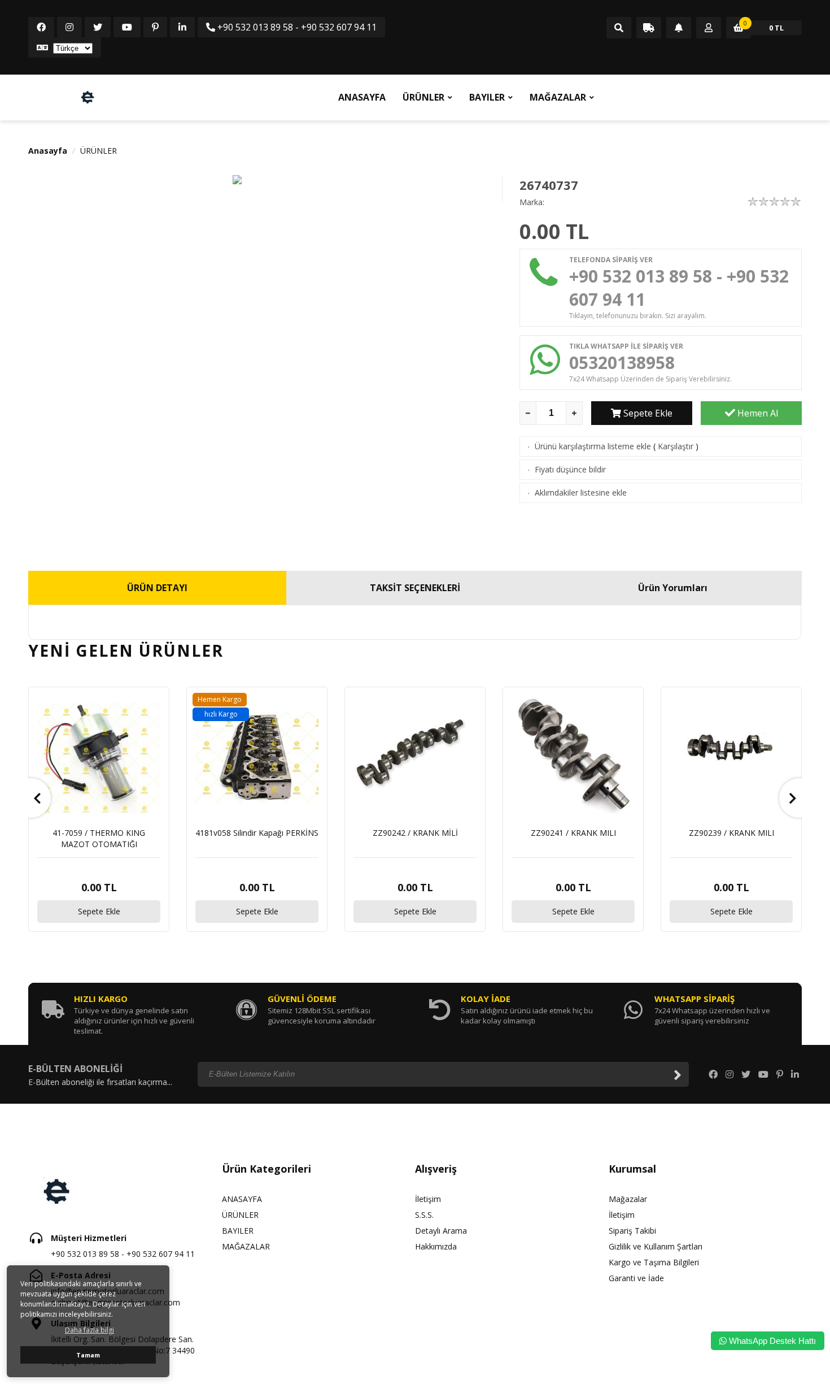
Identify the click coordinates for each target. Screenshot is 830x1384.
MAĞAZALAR (558, 97)
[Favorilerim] (678, 28)
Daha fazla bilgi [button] (89, 1330)
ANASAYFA (362, 97)
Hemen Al (756, 413)
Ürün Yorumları (672, 588)
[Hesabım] (708, 28)
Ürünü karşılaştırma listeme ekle (593, 446)
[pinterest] (155, 27)
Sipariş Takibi (632, 1230)
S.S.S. (424, 1214)
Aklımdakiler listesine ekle (581, 492)
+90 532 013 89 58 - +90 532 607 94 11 (296, 27)
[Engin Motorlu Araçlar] (87, 97)
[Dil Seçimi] (64, 47)
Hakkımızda (436, 1246)
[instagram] (69, 27)
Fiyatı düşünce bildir (570, 469)
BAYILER (487, 97)
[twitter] (98, 27)
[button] (31, 798)
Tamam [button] (88, 1355)
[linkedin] (182, 27)
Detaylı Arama (441, 1230)
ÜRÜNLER (423, 97)
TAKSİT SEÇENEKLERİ (415, 588)
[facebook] (41, 27)
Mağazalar (628, 1199)
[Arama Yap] (618, 28)
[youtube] (127, 27)
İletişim (428, 1199)
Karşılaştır (675, 446)
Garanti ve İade (636, 1278)
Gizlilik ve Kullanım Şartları (655, 1246)
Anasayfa (47, 150)
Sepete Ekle (646, 413)
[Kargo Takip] (648, 28)
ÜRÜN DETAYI (157, 588)
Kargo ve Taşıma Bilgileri (654, 1262)
